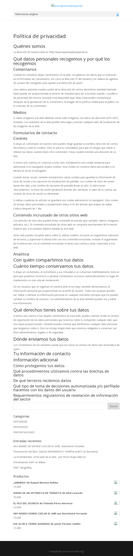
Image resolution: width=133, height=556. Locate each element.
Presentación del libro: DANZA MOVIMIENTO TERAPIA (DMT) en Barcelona (55, 451)
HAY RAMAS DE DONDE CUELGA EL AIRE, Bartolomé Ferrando (49, 446)
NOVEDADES (20, 427)
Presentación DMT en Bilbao (29, 462)
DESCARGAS (20, 421)
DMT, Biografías (22, 467)
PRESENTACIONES (23, 432)
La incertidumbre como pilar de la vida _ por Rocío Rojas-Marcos (49, 457)
